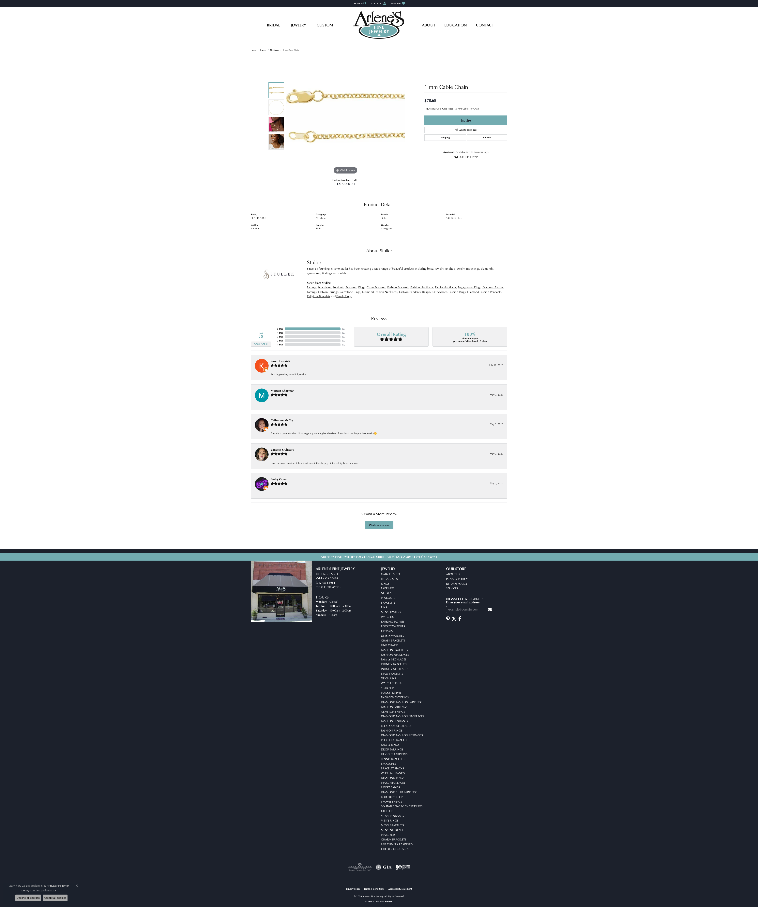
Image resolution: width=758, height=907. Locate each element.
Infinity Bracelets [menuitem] (394, 664)
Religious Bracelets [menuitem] (395, 740)
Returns (487, 137)
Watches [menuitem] (387, 617)
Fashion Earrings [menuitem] (394, 707)
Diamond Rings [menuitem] (392, 778)
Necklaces (274, 50)
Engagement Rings (469, 287)
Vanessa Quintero (282, 449)
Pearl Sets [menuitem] (388, 835)
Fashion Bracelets (398, 287)
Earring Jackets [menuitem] (392, 621)
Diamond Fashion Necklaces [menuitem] (402, 716)
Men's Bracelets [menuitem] (392, 825)
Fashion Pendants (410, 292)
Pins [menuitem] (384, 607)
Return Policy (456, 584)
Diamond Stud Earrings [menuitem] (399, 792)
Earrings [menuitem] (387, 588)
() (343, 328)
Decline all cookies (28, 897)
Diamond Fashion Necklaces (380, 292)
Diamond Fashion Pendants (484, 292)
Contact (485, 25)
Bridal (273, 25)
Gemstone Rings (350, 292)
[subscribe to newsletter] (490, 609)
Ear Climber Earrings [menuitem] (397, 844)
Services (452, 588)
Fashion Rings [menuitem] (391, 730)
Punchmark (386, 901)
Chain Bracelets (376, 287)
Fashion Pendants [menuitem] (394, 721)
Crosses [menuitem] (387, 631)
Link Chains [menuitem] (389, 645)
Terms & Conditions (374, 888)
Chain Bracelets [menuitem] (393, 640)
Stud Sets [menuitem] (387, 688)
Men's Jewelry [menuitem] (391, 612)
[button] (359, 3)
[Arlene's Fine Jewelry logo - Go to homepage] (379, 25)
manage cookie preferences (38, 890)
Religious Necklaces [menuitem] (396, 726)
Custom (325, 25)
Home (253, 50)
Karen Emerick (280, 361)
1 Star (280, 344)
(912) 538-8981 (344, 184)
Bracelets (351, 287)
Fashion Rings (457, 292)
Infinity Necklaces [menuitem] (394, 669)
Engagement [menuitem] (390, 579)
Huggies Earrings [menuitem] (394, 754)
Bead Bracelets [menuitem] (392, 674)
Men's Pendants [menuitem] (392, 816)
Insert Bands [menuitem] (390, 787)
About (428, 25)
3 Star (280, 336)
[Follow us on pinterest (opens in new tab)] (448, 618)
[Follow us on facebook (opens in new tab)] (459, 618)
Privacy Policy (457, 579)
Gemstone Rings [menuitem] (393, 711)
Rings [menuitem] (385, 584)
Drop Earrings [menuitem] (392, 749)
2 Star (280, 340)
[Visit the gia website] (384, 867)
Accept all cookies (55, 897)
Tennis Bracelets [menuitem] (393, 759)
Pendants (338, 287)
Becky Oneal (279, 479)
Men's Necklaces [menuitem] (393, 830)
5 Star (280, 328)
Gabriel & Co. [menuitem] (391, 574)
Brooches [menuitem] (388, 764)
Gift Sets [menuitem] (387, 811)
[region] (345, 116)
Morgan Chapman (283, 390)
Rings (361, 287)
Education (455, 25)
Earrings (312, 287)
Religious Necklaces (434, 292)
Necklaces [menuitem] (388, 593)
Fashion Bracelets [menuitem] (394, 650)
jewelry (263, 50)
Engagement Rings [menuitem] (395, 697)
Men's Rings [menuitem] (389, 820)
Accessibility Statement (400, 888)
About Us (453, 574)
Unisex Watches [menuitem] (392, 636)
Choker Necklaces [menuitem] (394, 849)
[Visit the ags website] (360, 867)
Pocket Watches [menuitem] (393, 626)
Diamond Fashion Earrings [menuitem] (401, 702)
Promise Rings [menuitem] (391, 801)
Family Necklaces (445, 287)
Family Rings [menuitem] (390, 745)
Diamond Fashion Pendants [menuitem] (402, 735)
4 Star (280, 332)
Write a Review (379, 525)
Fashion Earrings (328, 292)
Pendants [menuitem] (388, 598)
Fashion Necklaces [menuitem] (395, 655)
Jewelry (298, 25)
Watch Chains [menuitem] (391, 683)
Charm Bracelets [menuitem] (393, 839)
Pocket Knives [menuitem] (391, 692)
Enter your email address (463, 602)
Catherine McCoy (282, 420)
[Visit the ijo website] (403, 867)
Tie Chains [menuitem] (388, 678)
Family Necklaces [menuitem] (393, 659)
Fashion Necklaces (421, 287)
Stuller (384, 218)
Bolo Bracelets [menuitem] (392, 797)
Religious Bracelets (318, 296)
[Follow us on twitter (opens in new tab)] (454, 618)
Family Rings (344, 296)
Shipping (445, 137)
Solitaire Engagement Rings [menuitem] (401, 806)
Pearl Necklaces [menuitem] (393, 782)
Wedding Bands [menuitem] (393, 773)
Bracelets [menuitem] (388, 602)
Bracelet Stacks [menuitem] (392, 768)
